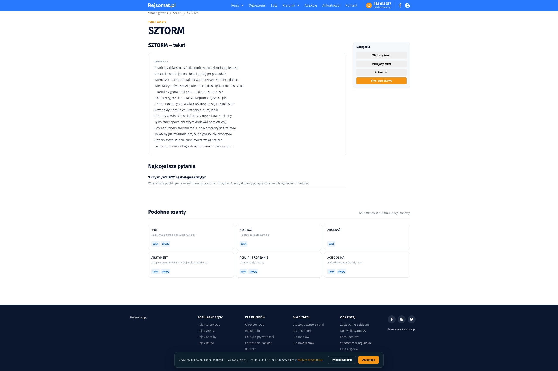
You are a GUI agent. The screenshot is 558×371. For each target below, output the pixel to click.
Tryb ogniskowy (381, 80)
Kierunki (288, 5)
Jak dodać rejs (302, 331)
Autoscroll (381, 72)
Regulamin (252, 331)
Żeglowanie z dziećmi (355, 325)
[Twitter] (412, 319)
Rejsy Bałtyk (206, 343)
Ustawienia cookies (258, 343)
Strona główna (158, 13)
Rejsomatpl (138, 317)
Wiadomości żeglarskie (356, 343)
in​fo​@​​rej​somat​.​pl (382, 7)
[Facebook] (392, 319)
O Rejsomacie (254, 325)
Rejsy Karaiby (207, 337)
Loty (274, 5)
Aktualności (331, 5)
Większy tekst (381, 55)
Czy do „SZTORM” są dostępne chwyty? (178, 177)
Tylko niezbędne (342, 359)
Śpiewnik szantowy (353, 331)
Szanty (177, 13)
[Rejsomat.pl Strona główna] (161, 5)
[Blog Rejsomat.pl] (407, 5)
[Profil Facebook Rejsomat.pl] (400, 5)
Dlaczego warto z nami (308, 325)
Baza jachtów (349, 337)
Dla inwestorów (303, 343)
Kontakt (351, 5)
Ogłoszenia (257, 5)
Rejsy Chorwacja (209, 325)
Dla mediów (301, 337)
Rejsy (235, 5)
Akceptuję (368, 359)
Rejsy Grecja (206, 331)
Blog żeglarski (349, 349)
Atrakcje (311, 5)
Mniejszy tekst (381, 64)
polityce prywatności (310, 359)
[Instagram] (402, 319)
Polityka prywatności (259, 337)
